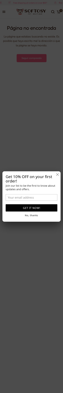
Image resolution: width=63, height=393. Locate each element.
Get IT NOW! (31, 208)
